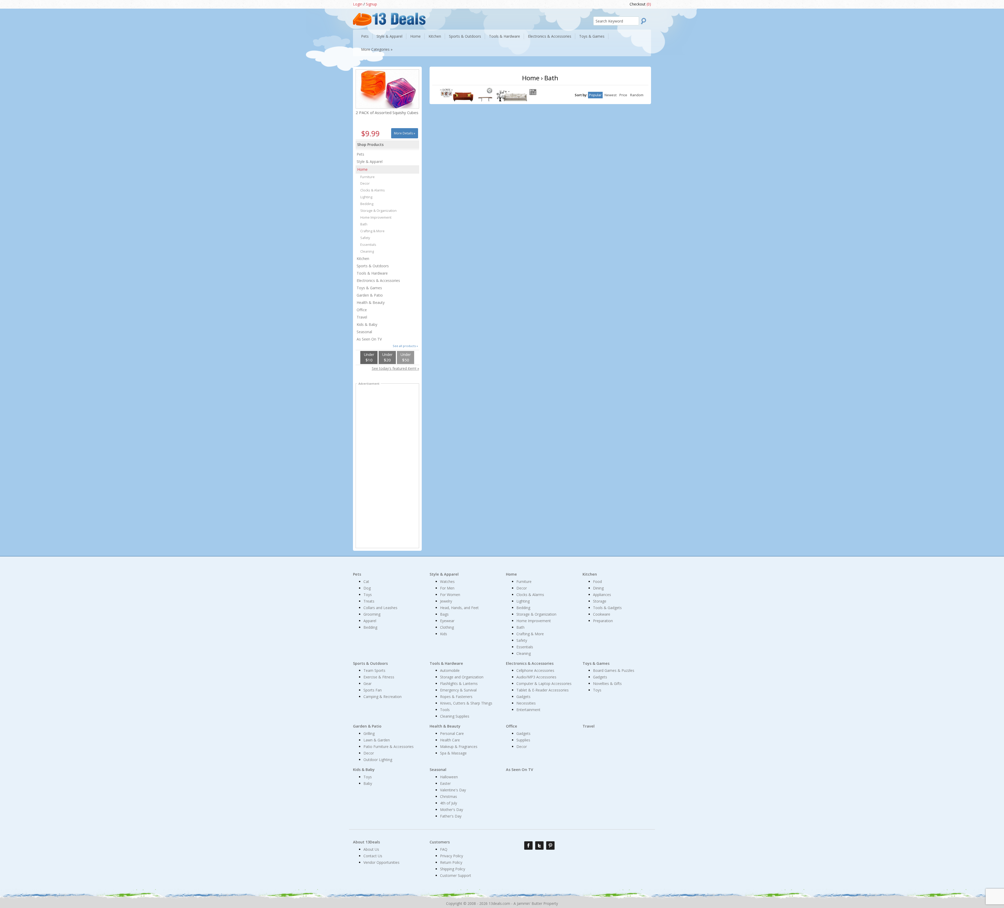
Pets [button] (365, 36)
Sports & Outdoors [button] (465, 36)
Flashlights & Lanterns (459, 683)
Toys (367, 594)
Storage (599, 601)
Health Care (450, 739)
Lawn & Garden (376, 739)
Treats (368, 601)
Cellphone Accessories (535, 670)
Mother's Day (451, 809)
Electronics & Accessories (378, 280)
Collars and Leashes (380, 607)
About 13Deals (366, 841)
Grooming (371, 614)
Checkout (640, 4)
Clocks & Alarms (372, 190)
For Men (447, 588)
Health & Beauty (371, 302)
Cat (366, 581)
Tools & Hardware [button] (504, 36)
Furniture (367, 177)
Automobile (450, 670)
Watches (447, 581)
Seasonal (364, 331)
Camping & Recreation (382, 696)
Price (623, 95)
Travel (362, 317)
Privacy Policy (451, 855)
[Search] (645, 21)
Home (362, 169)
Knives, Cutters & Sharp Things (466, 703)
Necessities (526, 703)
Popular (595, 95)
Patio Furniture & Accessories (388, 746)
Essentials (368, 244)
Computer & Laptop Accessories (544, 683)
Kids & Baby (367, 324)
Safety (365, 238)
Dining (598, 588)
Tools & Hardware (372, 273)
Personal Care (452, 733)
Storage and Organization (461, 676)
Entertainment (528, 709)
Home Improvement (375, 217)
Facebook (528, 845)
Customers (440, 841)
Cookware (601, 614)
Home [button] (415, 36)
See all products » (405, 346)
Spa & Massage (453, 753)
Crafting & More (372, 231)
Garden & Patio (370, 295)
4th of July (448, 803)
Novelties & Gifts (607, 683)
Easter (445, 783)
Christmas (448, 796)
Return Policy (451, 862)
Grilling (369, 733)
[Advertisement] (387, 466)
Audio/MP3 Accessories (536, 676)
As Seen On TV (369, 339)
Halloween (449, 776)
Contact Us (372, 855)
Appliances (602, 594)
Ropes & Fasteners (456, 696)
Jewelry (446, 601)
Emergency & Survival (458, 690)
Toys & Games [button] (591, 36)
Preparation (603, 620)
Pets (360, 154)
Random (636, 95)
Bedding (366, 204)
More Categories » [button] (376, 49)
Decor (365, 183)
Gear (367, 683)
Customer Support (455, 875)
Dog (367, 588)
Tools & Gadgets (607, 607)
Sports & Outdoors (373, 265)
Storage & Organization (378, 210)
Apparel (369, 620)
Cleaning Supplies (454, 716)
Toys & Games (369, 287)
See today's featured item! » (395, 368)
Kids (443, 633)
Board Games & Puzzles (613, 670)
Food (597, 581)
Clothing (447, 627)
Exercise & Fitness (378, 676)
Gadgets (523, 696)
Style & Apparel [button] (389, 36)
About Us (371, 849)
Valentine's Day (453, 789)
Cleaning (367, 251)
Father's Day (450, 816)
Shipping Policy (452, 868)
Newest (610, 95)
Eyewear (447, 620)
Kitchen (363, 258)
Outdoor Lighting (377, 759)
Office (362, 309)
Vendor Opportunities (381, 862)
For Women (450, 594)
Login (357, 4)
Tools (445, 709)
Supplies (523, 739)
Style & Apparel (370, 161)
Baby (367, 783)
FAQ (443, 849)
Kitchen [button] (435, 36)
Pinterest (550, 845)
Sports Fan (372, 690)
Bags (444, 614)
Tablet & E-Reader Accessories (542, 690)
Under (369, 357)
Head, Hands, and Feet (459, 607)
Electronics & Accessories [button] (549, 36)
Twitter (539, 845)
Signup (371, 4)
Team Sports (374, 670)
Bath (363, 224)
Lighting (366, 197)
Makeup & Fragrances (458, 746)
